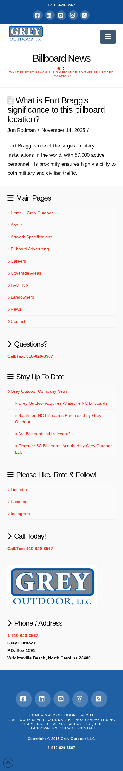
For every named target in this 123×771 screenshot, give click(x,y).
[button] (108, 37)
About (16, 224)
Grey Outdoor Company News (39, 391)
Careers (18, 261)
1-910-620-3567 (61, 5)
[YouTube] (61, 15)
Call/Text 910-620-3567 (30, 356)
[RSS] (85, 15)
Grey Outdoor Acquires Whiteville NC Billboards (62, 403)
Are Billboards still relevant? (44, 433)
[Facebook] (38, 15)
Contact (18, 321)
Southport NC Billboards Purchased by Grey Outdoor (58, 418)
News (16, 309)
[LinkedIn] (50, 15)
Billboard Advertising (30, 248)
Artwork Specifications (31, 236)
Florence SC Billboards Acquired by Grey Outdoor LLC (63, 448)
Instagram (20, 513)
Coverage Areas (26, 273)
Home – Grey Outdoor (32, 212)
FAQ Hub (19, 285)
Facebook (20, 501)
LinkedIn (19, 489)
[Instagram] (73, 15)
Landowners (22, 297)
